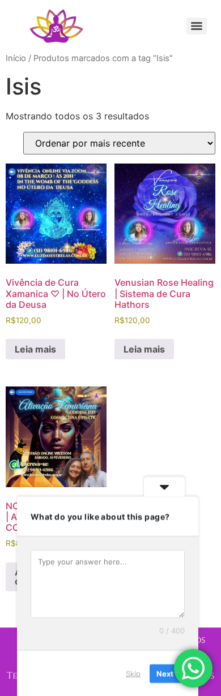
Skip (133, 672)
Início (16, 58)
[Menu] (196, 26)
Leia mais (35, 349)
